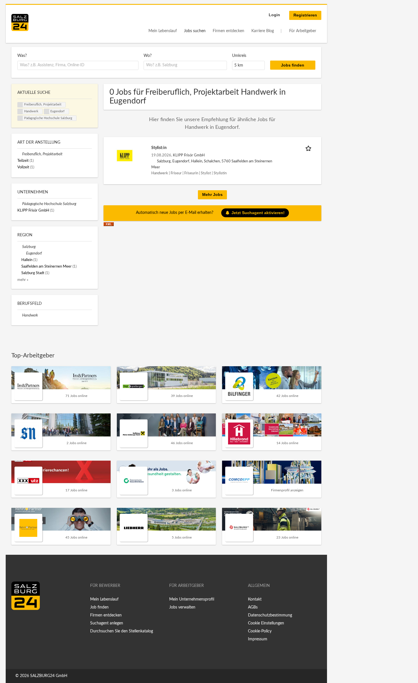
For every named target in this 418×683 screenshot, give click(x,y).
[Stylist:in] (124, 156)
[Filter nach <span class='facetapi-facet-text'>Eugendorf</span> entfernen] (46, 111)
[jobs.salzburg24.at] (19, 22)
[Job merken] (309, 148)
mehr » (22, 280)
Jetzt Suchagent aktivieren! (258, 212)
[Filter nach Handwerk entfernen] (19, 315)
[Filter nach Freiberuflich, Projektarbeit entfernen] (19, 154)
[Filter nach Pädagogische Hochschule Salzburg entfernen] (19, 204)
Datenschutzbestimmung (270, 615)
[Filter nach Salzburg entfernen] (19, 247)
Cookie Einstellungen (266, 623)
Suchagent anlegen (106, 623)
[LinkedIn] (26, 622)
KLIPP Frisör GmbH (189, 155)
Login (274, 15)
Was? (22, 56)
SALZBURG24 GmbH (48, 676)
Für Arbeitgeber (302, 31)
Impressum (257, 639)
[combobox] (77, 65)
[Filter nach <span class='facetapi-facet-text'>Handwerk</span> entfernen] (20, 111)
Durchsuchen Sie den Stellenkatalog (121, 631)
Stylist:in (159, 148)
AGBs (253, 607)
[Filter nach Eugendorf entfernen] (23, 253)
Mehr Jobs (212, 194)
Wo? (148, 56)
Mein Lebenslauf (162, 31)
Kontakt (255, 599)
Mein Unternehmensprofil (191, 599)
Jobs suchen (195, 31)
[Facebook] (18, 622)
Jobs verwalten (182, 607)
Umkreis (239, 56)
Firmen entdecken (228, 31)
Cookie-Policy (260, 631)
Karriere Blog (262, 31)
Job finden (99, 607)
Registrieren (305, 15)
